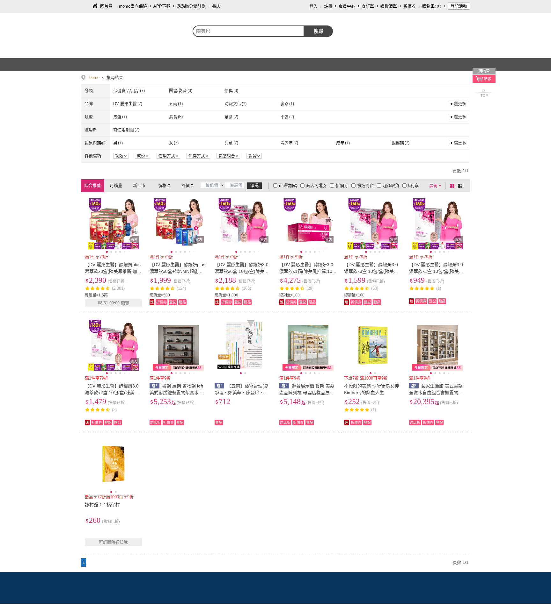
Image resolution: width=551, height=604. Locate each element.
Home (94, 77)
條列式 (461, 185)
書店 (216, 6)
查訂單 (368, 6)
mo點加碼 (288, 185)
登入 (313, 6)
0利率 (413, 185)
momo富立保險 (133, 6)
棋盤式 (453, 185)
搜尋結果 (114, 77)
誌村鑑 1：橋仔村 (102, 504)
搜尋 (318, 31)
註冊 (328, 6)
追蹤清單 (388, 6)
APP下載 (161, 6)
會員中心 (347, 6)
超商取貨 (391, 185)
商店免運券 (316, 185)
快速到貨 (365, 185)
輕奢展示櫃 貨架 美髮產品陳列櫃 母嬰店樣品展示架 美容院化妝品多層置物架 (306, 392)
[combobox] (248, 31)
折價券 (409, 6)
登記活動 (459, 6)
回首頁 (106, 6)
